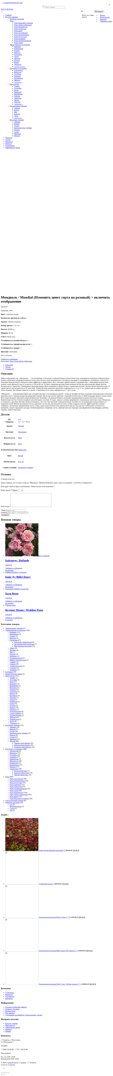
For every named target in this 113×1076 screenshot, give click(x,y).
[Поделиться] (4, 1072)
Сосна (12, 808)
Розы (12, 361)
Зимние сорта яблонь (22, 743)
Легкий (21, 426)
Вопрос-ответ (10, 1011)
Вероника (13, 688)
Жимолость (14, 761)
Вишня (12, 729)
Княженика (14, 763)
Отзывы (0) (9, 369)
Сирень (12, 664)
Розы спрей (14, 791)
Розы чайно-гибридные (23, 361)
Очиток (12, 705)
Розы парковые (15, 785)
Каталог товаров (11, 1023)
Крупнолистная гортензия (24, 644)
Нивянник (14, 701)
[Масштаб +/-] (8, 1072)
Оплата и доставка (12, 1009)
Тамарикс (13, 670)
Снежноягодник (16, 666)
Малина (13, 767)
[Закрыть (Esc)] (2, 1072)
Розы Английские (16, 779)
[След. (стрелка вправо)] (4, 1074)
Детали (8, 367)
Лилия (12, 700)
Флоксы (13, 717)
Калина (12, 654)
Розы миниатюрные (17, 781)
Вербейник (14, 686)
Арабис (12, 678)
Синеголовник (15, 713)
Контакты (9, 998)
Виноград (13, 753)
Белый (20, 456)
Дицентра (13, 692)
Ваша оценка (6, 490)
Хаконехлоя (14, 719)
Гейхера (13, 690)
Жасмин (13, 650)
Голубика (13, 755)
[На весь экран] (6, 1072)
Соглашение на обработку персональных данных (23, 1015)
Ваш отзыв (5, 506)
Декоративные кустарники (15, 630)
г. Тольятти (6, 3)
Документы (9, 996)
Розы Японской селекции (19, 798)
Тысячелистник (15, 715)
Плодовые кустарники (13, 749)
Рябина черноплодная (18, 660)
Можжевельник (16, 806)
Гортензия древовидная (23, 642)
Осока (12, 703)
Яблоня (12, 741)
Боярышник (14, 634)
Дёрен (12, 648)
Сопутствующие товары (14, 800)
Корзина (8, 1029)
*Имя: (3, 510)
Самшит (13, 662)
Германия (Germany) (25, 468)
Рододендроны (15, 711)
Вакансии (9, 995)
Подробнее (9, 570)
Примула (13, 709)
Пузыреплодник (16, 658)
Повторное (22, 432)
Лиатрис (13, 698)
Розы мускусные (16, 783)
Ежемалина (14, 759)
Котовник (13, 696)
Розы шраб (14, 796)
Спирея (12, 668)
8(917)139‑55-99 (7, 9)
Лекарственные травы (13, 674)
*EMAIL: (4, 512)
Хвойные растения (12, 802)
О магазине (9, 993)
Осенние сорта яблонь (22, 747)
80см (20, 438)
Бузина (12, 636)
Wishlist (8, 1031)
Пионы (12, 707)
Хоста (12, 721)
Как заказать (10, 1013)
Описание (9, 365)
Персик (12, 735)
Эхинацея (13, 723)
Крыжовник (14, 765)
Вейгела (13, 638)
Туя (11, 810)
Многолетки (10, 676)
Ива (11, 652)
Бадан (12, 682)
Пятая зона (22, 450)
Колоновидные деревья (18, 733)
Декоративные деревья (13, 628)
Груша (12, 731)
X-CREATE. (11, 1065)
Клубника (9, 672)
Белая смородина (20, 771)
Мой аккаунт (10, 1025)
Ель (11, 804)
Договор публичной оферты (16, 1007)
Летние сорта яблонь (22, 745)
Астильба (13, 680)
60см (20, 444)
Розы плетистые (16, 787)
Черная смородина (21, 775)
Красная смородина (21, 773)
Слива (12, 737)
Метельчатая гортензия (22, 646)
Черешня (13, 739)
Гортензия (13, 640)
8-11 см (21, 462)
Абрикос (13, 727)
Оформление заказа (12, 1027)
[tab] (58, 365)
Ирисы (12, 694)
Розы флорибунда (16, 793)
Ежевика (13, 757)
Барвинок (13, 684)
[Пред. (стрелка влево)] (2, 1074)
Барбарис (13, 632)
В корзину (9, 620)
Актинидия (14, 751)
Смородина (14, 769)
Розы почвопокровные (18, 789)
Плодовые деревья (12, 725)
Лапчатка (13, 656)
